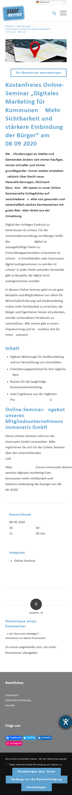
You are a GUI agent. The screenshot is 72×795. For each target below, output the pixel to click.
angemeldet (27, 647)
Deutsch (44, 2)
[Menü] (61, 13)
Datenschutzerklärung (18, 700)
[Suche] (52, 13)
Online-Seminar (25, 561)
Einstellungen (36, 787)
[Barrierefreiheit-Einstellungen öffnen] (65, 722)
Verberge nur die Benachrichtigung (36, 779)
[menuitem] (52, 13)
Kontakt (10, 705)
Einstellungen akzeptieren (36, 771)
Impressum (11, 695)
